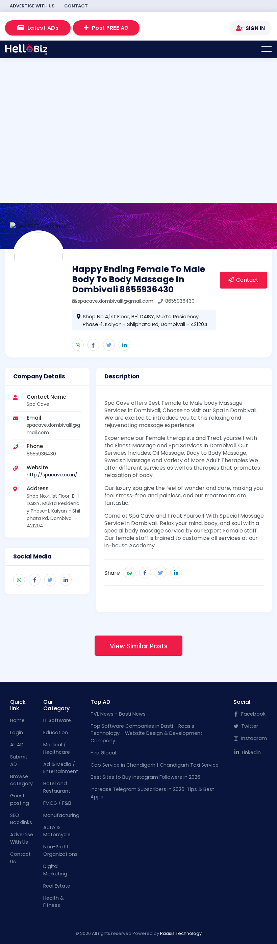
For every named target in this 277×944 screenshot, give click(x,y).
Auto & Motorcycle (57, 831)
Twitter (249, 726)
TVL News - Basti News (118, 714)
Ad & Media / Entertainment (60, 768)
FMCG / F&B (57, 803)
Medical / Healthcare (56, 748)
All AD (17, 744)
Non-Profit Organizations (60, 850)
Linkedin (251, 752)
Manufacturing (61, 815)
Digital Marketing (55, 870)
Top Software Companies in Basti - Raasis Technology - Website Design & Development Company (146, 733)
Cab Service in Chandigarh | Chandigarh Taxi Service (155, 765)
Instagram (253, 738)
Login (16, 732)
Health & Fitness (53, 902)
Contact (76, 6)
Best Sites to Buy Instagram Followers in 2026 (145, 777)
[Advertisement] (138, 116)
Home (17, 720)
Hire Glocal (103, 752)
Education (55, 732)
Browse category (21, 780)
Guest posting (19, 799)
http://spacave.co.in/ (52, 474)
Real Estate (56, 886)
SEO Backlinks (21, 819)
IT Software (57, 720)
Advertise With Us (32, 6)
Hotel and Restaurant (56, 787)
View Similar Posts (139, 646)
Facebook (253, 714)
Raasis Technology (181, 933)
